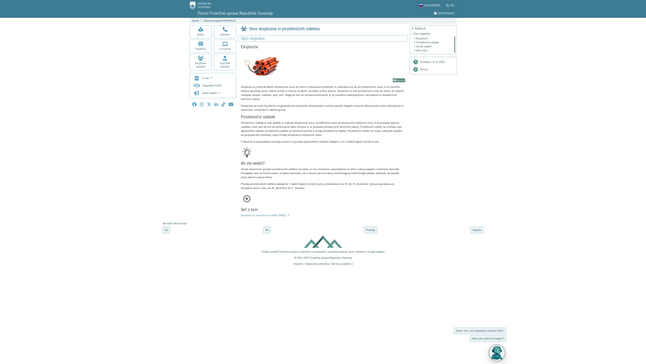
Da (166, 230)
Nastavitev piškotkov (317, 263)
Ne (266, 230)
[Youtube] (230, 104)
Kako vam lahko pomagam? (539, 338)
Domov (195, 20)
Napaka (477, 230)
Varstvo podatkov (341, 263)
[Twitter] (209, 104)
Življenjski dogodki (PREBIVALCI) (220, 20)
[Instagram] (202, 104)
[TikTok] (223, 104)
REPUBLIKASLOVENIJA (204, 5)
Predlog (370, 230)
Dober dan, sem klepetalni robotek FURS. (553, 330)
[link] (430, 5)
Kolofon (299, 263)
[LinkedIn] (216, 104)
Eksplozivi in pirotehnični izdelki (263, 215)
